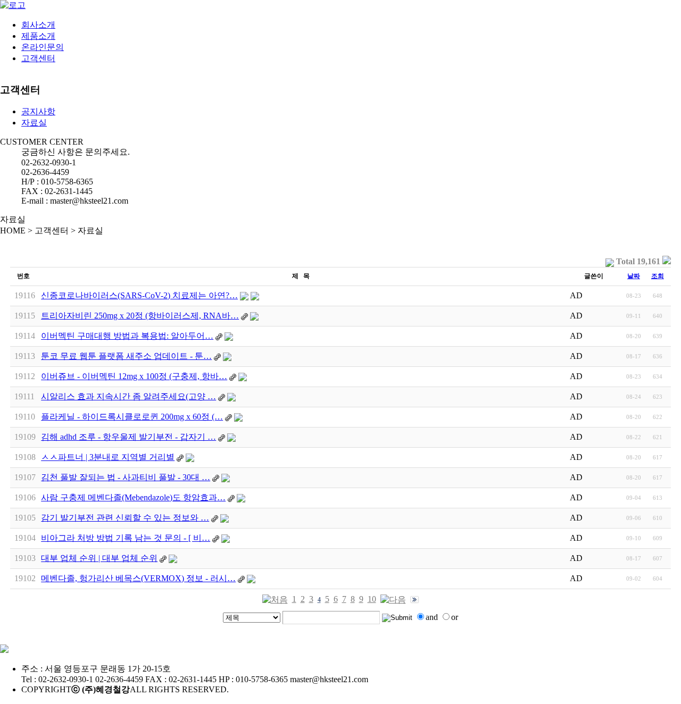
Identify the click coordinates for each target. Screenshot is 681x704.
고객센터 (38, 58)
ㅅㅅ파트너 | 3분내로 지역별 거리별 (108, 457)
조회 (657, 276)
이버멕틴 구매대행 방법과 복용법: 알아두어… (127, 335)
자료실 (34, 122)
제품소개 (38, 35)
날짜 (633, 276)
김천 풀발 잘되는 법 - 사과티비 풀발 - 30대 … (125, 477)
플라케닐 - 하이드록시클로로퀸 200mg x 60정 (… (132, 416)
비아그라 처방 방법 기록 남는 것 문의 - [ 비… (125, 537)
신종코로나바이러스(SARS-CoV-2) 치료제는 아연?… (139, 295)
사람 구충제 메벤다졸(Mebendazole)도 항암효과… (133, 497)
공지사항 (38, 111)
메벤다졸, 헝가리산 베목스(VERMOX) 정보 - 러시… (138, 578)
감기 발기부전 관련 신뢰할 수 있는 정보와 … (125, 517)
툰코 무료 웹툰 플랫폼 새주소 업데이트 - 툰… (126, 356)
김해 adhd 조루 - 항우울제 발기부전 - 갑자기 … (128, 436)
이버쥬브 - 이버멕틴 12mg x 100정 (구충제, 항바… (134, 376)
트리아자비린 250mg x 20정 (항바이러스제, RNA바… (140, 315)
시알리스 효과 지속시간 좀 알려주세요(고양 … (128, 396)
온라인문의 (42, 47)
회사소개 (38, 24)
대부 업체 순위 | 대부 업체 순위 (99, 558)
